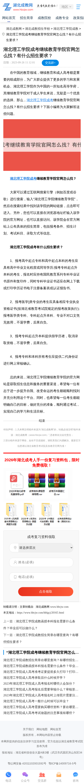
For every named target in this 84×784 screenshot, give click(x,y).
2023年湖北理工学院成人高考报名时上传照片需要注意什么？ (42, 695)
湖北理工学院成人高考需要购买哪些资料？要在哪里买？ (42, 707)
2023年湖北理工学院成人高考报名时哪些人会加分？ (39, 683)
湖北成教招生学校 (37, 28)
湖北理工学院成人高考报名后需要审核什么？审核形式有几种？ (42, 689)
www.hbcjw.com (59, 606)
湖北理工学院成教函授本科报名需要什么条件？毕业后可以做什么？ (42, 666)
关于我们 (28, 729)
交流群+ (50, 62)
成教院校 (44, 18)
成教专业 (62, 18)
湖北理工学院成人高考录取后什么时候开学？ (34, 677)
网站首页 (8, 18)
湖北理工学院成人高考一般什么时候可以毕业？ (36, 701)
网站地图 (42, 729)
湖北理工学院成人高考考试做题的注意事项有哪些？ (39, 713)
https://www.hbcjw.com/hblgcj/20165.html (40, 612)
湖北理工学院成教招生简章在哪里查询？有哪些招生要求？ (42, 660)
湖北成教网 (14, 28)
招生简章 (26, 18)
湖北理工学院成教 (65, 28)
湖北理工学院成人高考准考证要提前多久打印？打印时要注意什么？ (42, 671)
